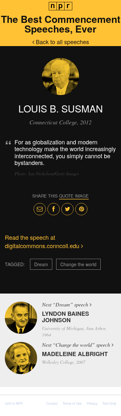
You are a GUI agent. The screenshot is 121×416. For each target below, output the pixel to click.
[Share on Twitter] (67, 209)
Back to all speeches (61, 41)
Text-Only (109, 403)
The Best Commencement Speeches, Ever (60, 23)
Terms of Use (72, 403)
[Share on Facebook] (53, 209)
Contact (52, 403)
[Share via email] (40, 209)
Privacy (92, 403)
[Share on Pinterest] (81, 209)
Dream (41, 264)
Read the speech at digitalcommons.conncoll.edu (43, 241)
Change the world (78, 264)
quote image (74, 196)
